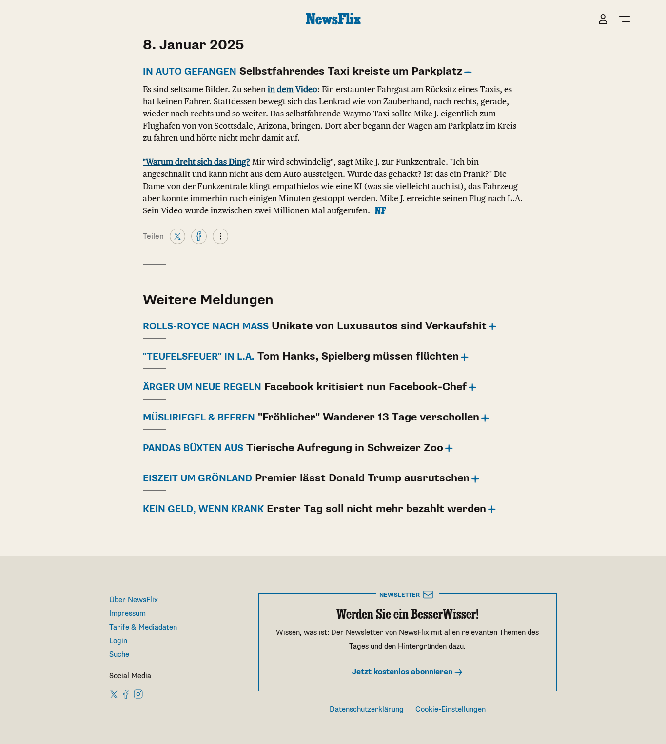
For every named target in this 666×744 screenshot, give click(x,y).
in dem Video (292, 89)
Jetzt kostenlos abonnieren (403, 672)
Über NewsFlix (133, 600)
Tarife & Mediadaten (143, 627)
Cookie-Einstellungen (450, 709)
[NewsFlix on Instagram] (138, 694)
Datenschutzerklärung (367, 709)
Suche (119, 654)
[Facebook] (199, 236)
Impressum (127, 613)
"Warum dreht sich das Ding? (196, 162)
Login (118, 641)
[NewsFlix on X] (114, 694)
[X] (177, 236)
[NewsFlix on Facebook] (126, 694)
